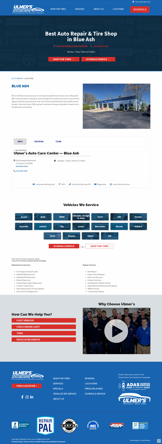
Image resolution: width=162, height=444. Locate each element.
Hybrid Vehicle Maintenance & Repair (102, 286)
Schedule (139, 9)
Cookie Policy (40, 442)
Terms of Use (28, 442)
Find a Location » (26, 385)
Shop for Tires (58, 9)
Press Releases (94, 388)
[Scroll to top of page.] (159, 441)
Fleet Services (25, 320)
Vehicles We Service (28, 339)
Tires (19, 333)
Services (79, 9)
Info (20, 141)
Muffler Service (93, 288)
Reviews (39, 141)
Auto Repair (17, 78)
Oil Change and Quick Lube (27, 271)
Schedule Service (96, 59)
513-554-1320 (101, 46)
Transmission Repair (96, 291)
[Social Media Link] (22, 398)
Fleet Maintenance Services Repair (30, 288)
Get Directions (22, 166)
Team (58, 141)
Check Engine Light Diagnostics (29, 283)
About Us (99, 9)
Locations (118, 9)
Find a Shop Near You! (142, 2)
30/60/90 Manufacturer (25, 274)
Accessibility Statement (55, 442)
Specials (58, 388)
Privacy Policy (17, 442)
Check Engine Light (28, 326)
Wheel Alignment (23, 280)
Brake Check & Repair (96, 274)
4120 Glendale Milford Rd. (72, 46)
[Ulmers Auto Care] (28, 375)
